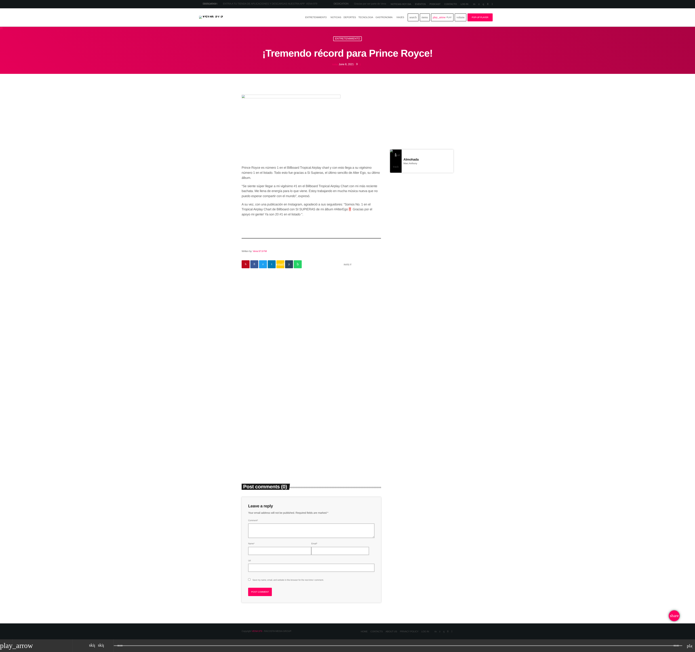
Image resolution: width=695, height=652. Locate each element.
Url (249, 560)
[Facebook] (488, 4)
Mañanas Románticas (405, 117)
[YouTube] (474, 4)
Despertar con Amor (414, 124)
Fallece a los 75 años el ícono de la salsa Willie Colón (428, 198)
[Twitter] (479, 4)
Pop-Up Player (480, 17)
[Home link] (211, 17)
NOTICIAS (303, 305)
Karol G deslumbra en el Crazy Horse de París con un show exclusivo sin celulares (428, 235)
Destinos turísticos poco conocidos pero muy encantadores (425, 253)
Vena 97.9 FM (260, 251)
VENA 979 (257, 631)
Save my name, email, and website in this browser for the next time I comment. (288, 580)
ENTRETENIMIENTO (347, 38)
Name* (251, 543)
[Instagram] (483, 4)
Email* (314, 543)
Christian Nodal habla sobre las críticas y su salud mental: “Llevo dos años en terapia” (346, 442)
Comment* (253, 520)
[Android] (492, 4)
